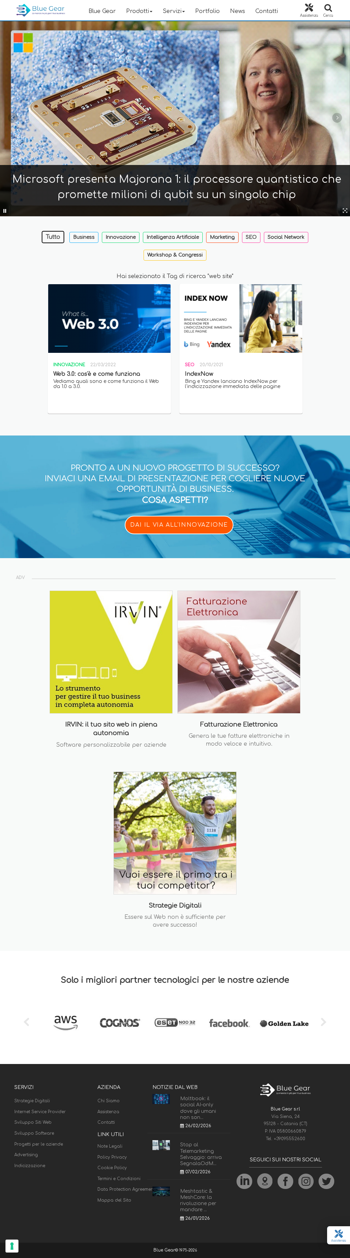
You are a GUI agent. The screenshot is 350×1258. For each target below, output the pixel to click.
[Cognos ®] (120, 1023)
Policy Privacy (112, 1157)
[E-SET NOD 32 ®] (175, 1023)
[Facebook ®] (229, 1023)
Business (84, 237)
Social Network (286, 237)
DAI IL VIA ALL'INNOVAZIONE (179, 525)
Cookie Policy (112, 1167)
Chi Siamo (108, 1100)
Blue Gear (102, 11)
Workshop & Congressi (175, 255)
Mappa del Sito (114, 1200)
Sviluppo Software (34, 1133)
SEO (251, 237)
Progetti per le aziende (38, 1144)
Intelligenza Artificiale (173, 237)
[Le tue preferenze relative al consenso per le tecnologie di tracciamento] (11, 1246)
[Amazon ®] (65, 1023)
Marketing (222, 237)
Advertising (26, 1154)
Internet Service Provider (40, 1111)
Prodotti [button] (137, 11)
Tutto (53, 237)
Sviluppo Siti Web (33, 1122)
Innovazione (121, 237)
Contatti (266, 11)
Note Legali (109, 1146)
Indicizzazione (29, 1165)
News (237, 11)
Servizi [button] (172, 11)
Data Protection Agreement (126, 1189)
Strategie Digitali (32, 1100)
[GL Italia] (284, 1023)
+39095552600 (289, 1138)
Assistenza (108, 1111)
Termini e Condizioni (118, 1178)
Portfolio (207, 11)
